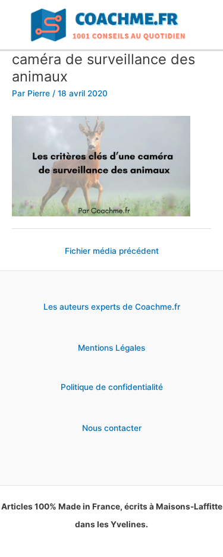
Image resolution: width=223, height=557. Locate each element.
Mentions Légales (111, 348)
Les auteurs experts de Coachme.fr (111, 306)
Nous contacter (112, 428)
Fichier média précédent (112, 251)
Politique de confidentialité (112, 387)
